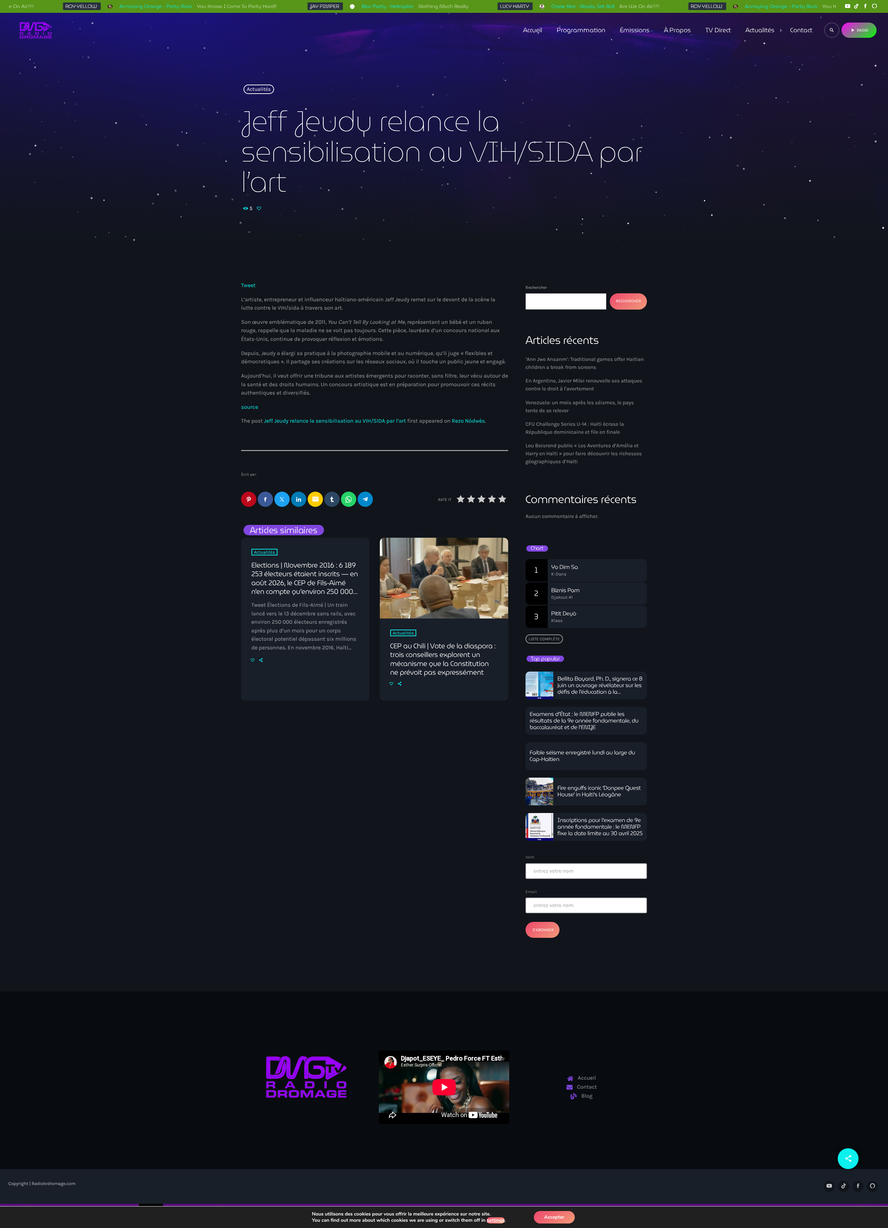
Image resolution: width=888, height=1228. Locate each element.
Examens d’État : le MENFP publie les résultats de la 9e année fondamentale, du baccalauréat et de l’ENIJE (584, 721)
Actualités (259, 89)
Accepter (554, 1217)
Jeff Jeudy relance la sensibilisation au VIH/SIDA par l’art (335, 421)
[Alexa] (874, 6)
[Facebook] (865, 6)
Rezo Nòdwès (468, 421)
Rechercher (536, 287)
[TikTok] (856, 6)
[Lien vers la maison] (36, 30)
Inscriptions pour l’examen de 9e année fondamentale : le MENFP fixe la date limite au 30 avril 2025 (599, 827)
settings (495, 1220)
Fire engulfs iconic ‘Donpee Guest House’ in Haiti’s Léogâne (599, 791)
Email (531, 891)
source (249, 407)
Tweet (248, 285)
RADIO (859, 30)
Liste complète (544, 639)
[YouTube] (847, 6)
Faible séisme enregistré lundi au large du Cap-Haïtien (582, 756)
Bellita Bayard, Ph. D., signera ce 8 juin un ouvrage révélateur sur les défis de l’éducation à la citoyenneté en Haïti (599, 689)
